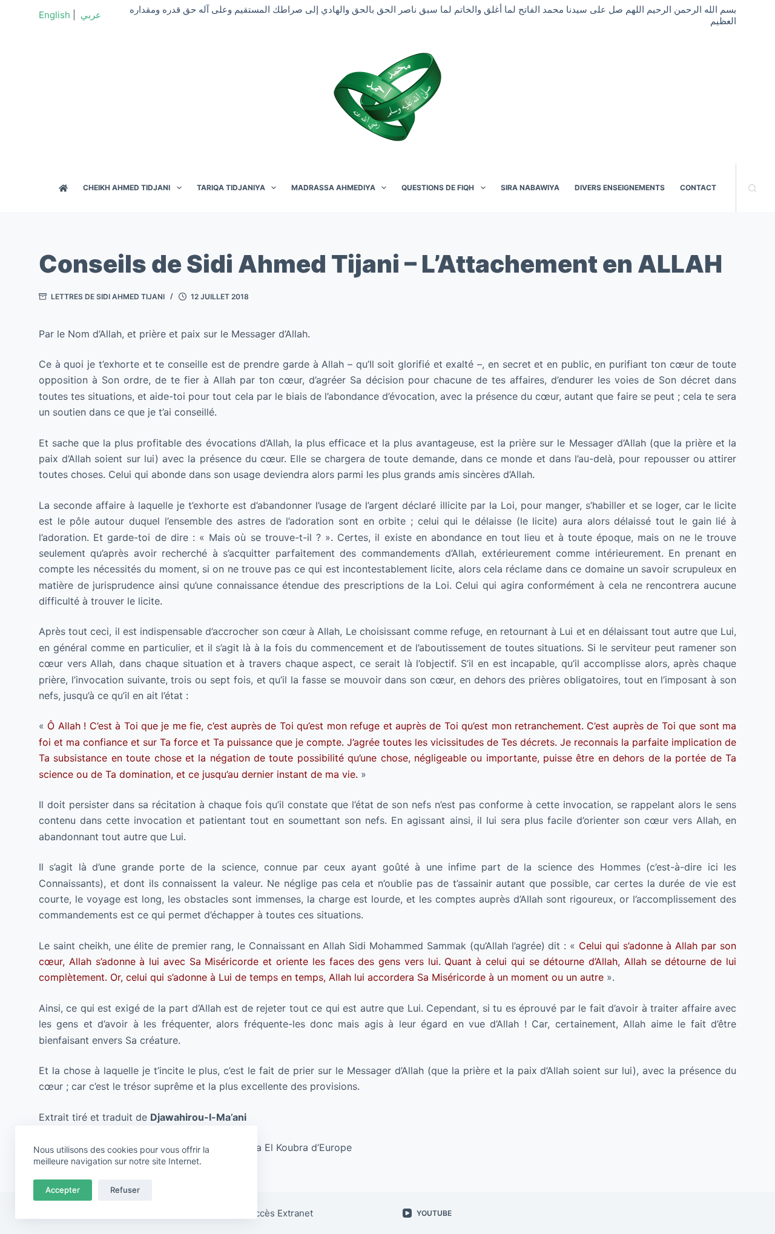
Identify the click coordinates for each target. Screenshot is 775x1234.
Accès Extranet (281, 1213)
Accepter (62, 1190)
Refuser (125, 1190)
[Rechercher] (752, 188)
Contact (698, 187)
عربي (91, 15)
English (54, 15)
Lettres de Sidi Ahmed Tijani (108, 296)
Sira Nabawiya (530, 187)
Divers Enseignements (620, 187)
